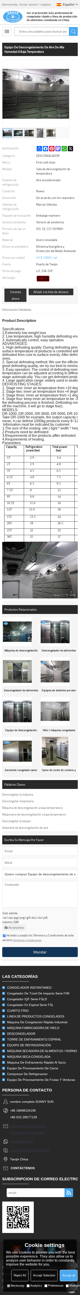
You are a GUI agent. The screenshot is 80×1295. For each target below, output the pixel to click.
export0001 (18, 1150)
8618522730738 (37, 1150)
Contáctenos (23, 1168)
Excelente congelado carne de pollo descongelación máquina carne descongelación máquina (21, 771)
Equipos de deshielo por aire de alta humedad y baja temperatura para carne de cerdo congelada (59, 691)
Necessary (17, 1285)
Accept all (68, 1275)
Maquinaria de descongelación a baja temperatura (34, 814)
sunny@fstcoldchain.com (27, 1126)
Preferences (56, 1285)
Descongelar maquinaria (18, 801)
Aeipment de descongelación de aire (25, 827)
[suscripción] (68, 1192)
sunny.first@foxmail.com (27, 1132)
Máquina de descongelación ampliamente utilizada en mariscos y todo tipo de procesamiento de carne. (21, 651)
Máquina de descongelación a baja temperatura (32, 808)
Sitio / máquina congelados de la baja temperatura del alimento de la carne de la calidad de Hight (59, 731)
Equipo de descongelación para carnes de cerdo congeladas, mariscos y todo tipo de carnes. (21, 731)
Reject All (20, 1275)
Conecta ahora (15, 295)
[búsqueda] (73, 31)
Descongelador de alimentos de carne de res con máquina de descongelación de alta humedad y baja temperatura (59, 651)
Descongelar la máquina (17, 794)
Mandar (40, 952)
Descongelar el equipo (16, 821)
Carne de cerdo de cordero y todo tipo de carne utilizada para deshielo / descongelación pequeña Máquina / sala (59, 771)
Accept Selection (44, 1275)
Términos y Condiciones (27, 940)
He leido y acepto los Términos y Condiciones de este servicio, (38, 937)
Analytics (36, 1285)
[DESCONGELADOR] (43, 279)
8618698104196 (21, 1141)
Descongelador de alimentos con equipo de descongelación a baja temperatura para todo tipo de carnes (21, 691)
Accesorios (16, 927)
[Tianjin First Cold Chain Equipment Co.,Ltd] (12, 16)
